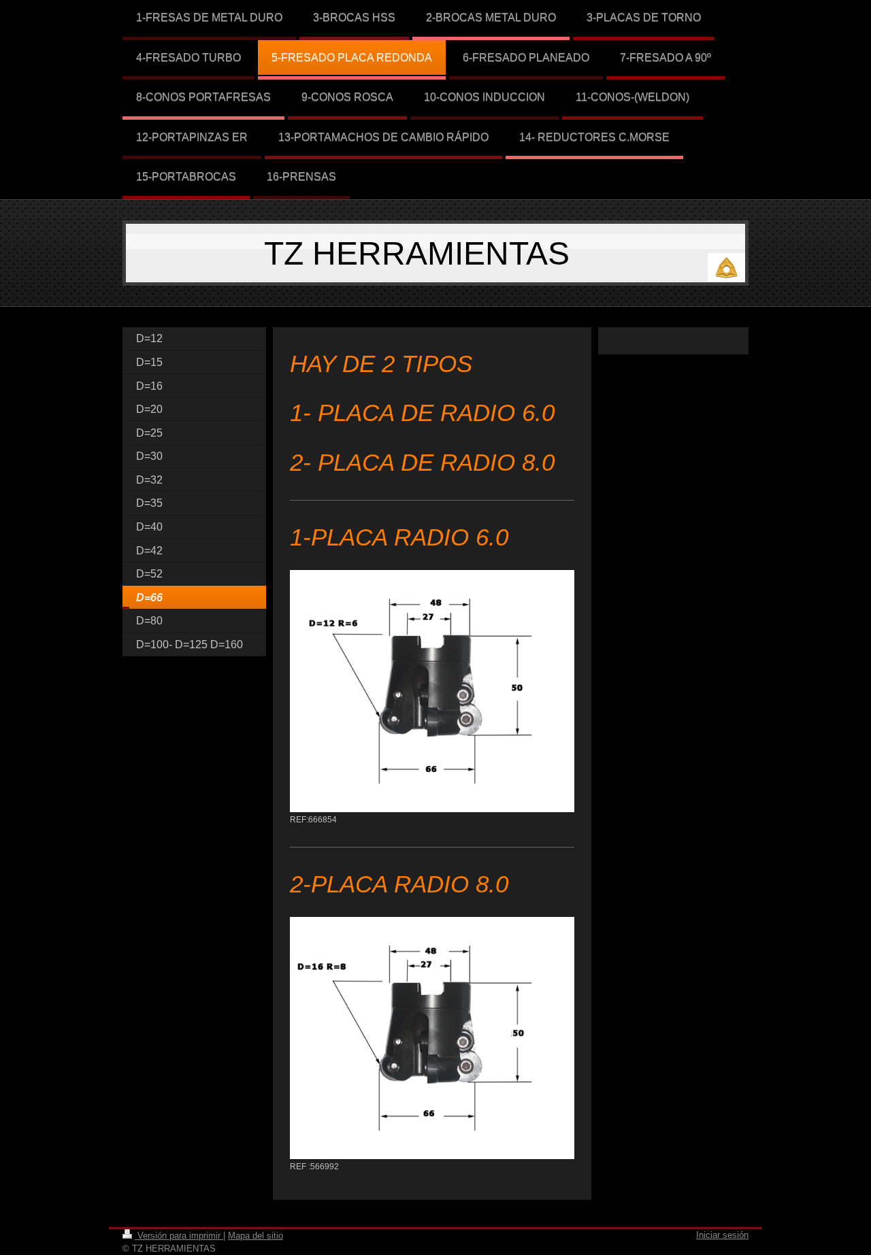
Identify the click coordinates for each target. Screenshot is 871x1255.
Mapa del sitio (255, 1236)
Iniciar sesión (722, 1235)
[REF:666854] (432, 691)
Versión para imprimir (179, 1236)
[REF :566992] (432, 1038)
